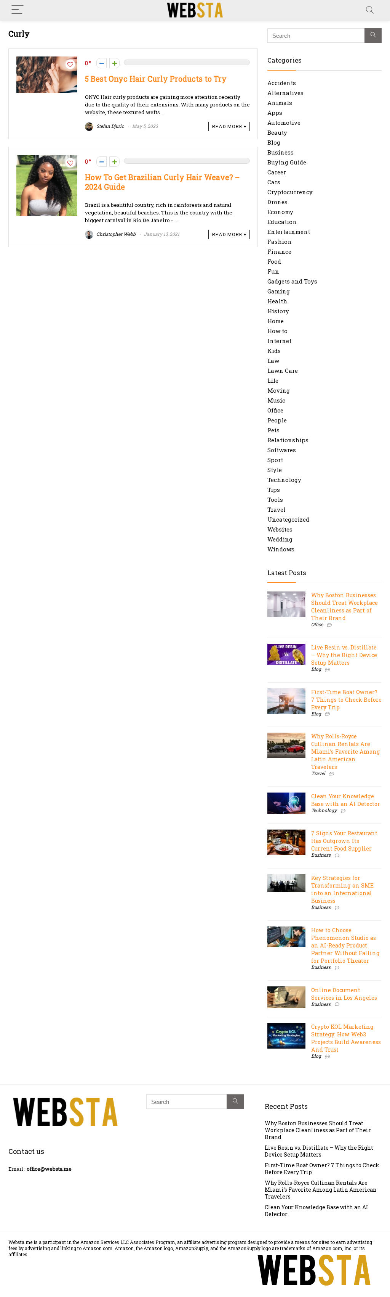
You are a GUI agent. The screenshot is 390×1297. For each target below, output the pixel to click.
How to (277, 331)
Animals (279, 102)
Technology (284, 479)
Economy (280, 212)
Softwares (281, 450)
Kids (274, 350)
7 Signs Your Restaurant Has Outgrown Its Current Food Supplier (344, 841)
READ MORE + (229, 126)
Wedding (279, 539)
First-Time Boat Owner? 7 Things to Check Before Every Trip (346, 699)
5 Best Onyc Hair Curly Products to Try (156, 79)
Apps (274, 112)
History (278, 311)
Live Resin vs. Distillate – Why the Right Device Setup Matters (344, 655)
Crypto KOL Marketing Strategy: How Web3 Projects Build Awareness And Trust (346, 1038)
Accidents (281, 83)
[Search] (370, 10)
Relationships (287, 440)
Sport (275, 460)
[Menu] (17, 10)
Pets (273, 430)
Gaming (278, 291)
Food (274, 261)
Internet (279, 341)
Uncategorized (288, 519)
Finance (279, 251)
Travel (276, 509)
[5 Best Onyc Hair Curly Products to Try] (46, 60)
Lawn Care (282, 370)
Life (272, 380)
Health (277, 301)
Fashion (279, 241)
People (277, 420)
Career (276, 172)
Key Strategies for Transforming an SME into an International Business (342, 889)
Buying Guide (286, 162)
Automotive (283, 122)
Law (273, 360)
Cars (273, 182)
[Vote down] (101, 63)
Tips (273, 489)
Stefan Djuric (109, 126)
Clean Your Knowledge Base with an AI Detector (345, 800)
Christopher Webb (115, 234)
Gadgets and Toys (292, 281)
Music (276, 400)
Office (275, 410)
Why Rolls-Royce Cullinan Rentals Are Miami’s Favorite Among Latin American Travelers (345, 751)
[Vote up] (114, 63)
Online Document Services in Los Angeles (344, 993)
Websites (279, 529)
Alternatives (285, 93)
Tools (275, 499)
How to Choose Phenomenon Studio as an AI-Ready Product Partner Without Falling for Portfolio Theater (345, 945)
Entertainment (288, 231)
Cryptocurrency (290, 192)
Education (282, 222)
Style (274, 470)
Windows (280, 549)
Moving (278, 390)
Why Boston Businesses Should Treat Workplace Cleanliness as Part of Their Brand (344, 606)
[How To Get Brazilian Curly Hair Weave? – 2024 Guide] (46, 159)
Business (280, 152)
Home (275, 321)
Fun (273, 271)
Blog (273, 142)
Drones (277, 202)
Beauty (277, 132)
